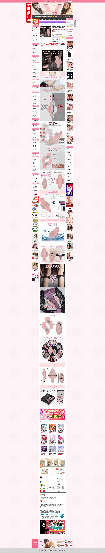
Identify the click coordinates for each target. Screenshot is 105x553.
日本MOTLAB (69, 169)
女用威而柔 (34, 52)
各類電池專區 (34, 154)
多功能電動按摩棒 (34, 45)
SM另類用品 (34, 137)
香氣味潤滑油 (34, 96)
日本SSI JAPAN (69, 162)
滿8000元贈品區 (34, 194)
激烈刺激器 (34, 107)
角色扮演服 (34, 169)
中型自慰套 (34, 66)
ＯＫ (47, 487)
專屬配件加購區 (34, 35)
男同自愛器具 (34, 111)
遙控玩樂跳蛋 (34, 60)
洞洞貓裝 (33, 163)
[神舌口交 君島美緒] (69, 215)
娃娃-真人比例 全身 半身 (35, 77)
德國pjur (68, 176)
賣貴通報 (60, 505)
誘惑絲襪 (33, 166)
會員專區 (41, 546)
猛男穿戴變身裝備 (34, 125)
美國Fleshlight (69, 172)
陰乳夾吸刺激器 (34, 51)
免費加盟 (54, 1)
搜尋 (52, 16)
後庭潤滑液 (34, 102)
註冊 (70, 26)
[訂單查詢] (35, 209)
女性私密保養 (34, 146)
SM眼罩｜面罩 (34, 130)
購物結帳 (46, 1)
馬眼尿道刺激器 (34, 112)
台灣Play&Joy (69, 179)
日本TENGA (68, 152)
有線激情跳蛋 (34, 57)
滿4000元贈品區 (34, 190)
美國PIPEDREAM (69, 173)
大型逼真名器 (34, 68)
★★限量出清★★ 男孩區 (35, 28)
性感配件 (33, 170)
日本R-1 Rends (69, 159)
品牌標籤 (48, 11)
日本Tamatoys (69, 155)
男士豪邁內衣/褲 (34, 178)
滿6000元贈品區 (34, 193)
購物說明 (50, 1)
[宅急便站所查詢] (35, 212)
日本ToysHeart (69, 151)
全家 (47, 486)
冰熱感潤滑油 (34, 95)
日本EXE (68, 158)
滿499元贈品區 (34, 186)
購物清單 (75, 20)
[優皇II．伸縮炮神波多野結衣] (69, 189)
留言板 (56, 11)
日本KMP (68, 166)
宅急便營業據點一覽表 (59, 484)
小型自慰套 (34, 65)
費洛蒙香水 (34, 142)
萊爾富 (47, 488)
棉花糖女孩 (34, 159)
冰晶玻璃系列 (34, 149)
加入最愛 (62, 1)
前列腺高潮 (34, 115)
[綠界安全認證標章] (35, 229)
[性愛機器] (69, 202)
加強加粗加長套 (34, 82)
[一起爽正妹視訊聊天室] (35, 252)
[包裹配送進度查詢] (35, 199)
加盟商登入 (41, 545)
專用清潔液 (34, 145)
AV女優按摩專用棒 (35, 120)
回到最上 (75, 23)
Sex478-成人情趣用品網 (35, 1)
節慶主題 (33, 162)
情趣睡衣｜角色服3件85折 (35, 40)
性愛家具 (33, 90)
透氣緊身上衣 (34, 181)
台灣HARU (68, 180)
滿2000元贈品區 (34, 187)
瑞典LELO (68, 177)
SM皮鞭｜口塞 (34, 133)
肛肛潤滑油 (34, 108)
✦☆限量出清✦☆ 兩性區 (35, 32)
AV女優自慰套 (34, 69)
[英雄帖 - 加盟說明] (35, 215)
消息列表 (41, 542)
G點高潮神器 (34, 48)
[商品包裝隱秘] (35, 221)
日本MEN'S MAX (69, 165)
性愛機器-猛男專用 (35, 87)
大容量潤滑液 (34, 103)
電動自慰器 (34, 73)
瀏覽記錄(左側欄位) (75, 25)
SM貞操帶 (33, 134)
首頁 (43, 1)
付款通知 (58, 6)
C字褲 (33, 175)
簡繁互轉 (58, 1)
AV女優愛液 (34, 99)
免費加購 (45, 4)
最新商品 (46, 6)
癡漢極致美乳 (34, 72)
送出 (68, 26)
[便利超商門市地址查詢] (35, 205)
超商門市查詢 (58, 491)
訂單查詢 (59, 4)
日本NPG (68, 148)
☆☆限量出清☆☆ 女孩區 (35, 30)
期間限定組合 (34, 38)
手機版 (66, 1)
